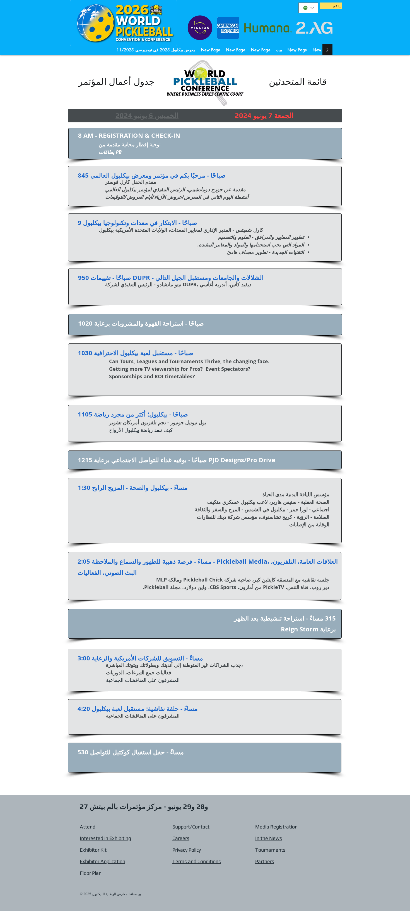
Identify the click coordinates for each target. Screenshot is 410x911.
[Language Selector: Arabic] (308, 8)
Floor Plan (91, 873)
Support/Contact (190, 827)
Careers (180, 838)
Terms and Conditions (196, 861)
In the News (268, 838)
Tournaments (270, 850)
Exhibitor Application (102, 861)
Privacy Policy (186, 850)
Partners (264, 861)
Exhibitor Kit (93, 850)
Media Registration (276, 827)
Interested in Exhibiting (105, 838)
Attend (87, 827)
